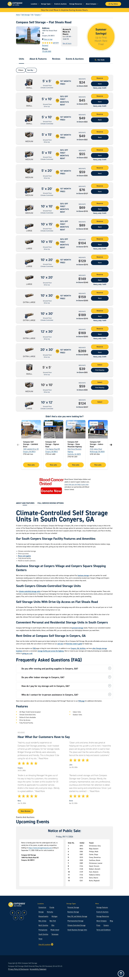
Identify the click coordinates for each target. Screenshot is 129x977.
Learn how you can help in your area (76, 484)
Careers (106, 925)
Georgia (41, 912)
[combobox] (31, 70)
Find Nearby (99, 370)
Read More (43, 758)
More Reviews (25, 811)
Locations (34, 4)
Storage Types (46, 4)
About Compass (91, 4)
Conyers (37, 15)
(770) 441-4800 (50, 454)
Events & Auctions (60, 4)
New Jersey (42, 921)
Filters (20, 70)
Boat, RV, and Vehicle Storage (77, 916)
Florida (51, 907)
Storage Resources (75, 4)
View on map (48, 39)
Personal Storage (73, 907)
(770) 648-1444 (28, 454)
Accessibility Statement (38, 969)
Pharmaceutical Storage (75, 921)
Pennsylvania (43, 930)
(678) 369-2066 (95, 454)
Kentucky (50, 912)
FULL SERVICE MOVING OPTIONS (51, 503)
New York (53, 921)
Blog (111, 921)
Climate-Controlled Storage (76, 925)
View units (31, 465)
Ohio (52, 925)
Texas (40, 939)
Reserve (100, 78)
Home (18, 15)
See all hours (67, 43)
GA (32, 15)
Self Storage (26, 15)
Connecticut (42, 907)
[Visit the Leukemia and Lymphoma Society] (51, 487)
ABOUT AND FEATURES (25, 503)
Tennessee (55, 934)
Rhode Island (55, 930)
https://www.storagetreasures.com (40, 848)
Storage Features (102, 907)
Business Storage (73, 912)
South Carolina (43, 934)
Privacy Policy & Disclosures (18, 969)
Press (98, 925)
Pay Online (114, 4)
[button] (111, 445)
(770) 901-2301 (72, 457)
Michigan (54, 916)
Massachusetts (43, 916)
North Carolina (43, 925)
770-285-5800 (46, 51)
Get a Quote (100, 365)
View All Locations (44, 944)
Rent (100, 84)
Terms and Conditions (103, 930)
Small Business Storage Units (77, 930)
